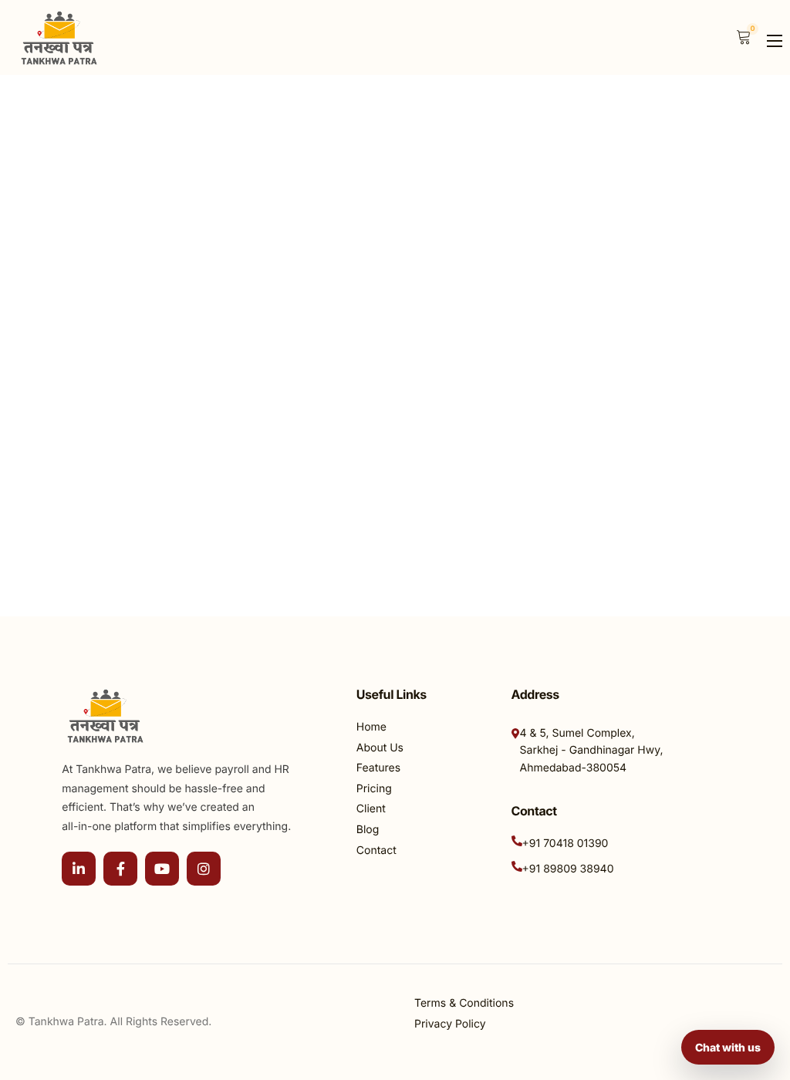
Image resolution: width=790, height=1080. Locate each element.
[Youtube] (162, 869)
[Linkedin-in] (79, 869)
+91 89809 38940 (568, 869)
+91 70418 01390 (565, 843)
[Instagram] (204, 869)
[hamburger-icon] (774, 41)
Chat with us (728, 1047)
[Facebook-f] (120, 869)
